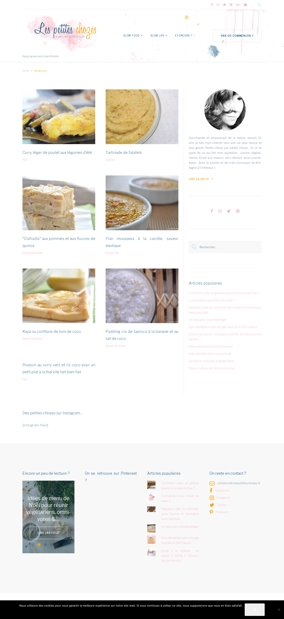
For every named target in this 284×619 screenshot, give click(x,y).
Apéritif (110, 159)
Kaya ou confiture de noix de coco (51, 331)
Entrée (109, 252)
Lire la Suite (199, 179)
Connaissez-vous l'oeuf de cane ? (212, 300)
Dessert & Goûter (32, 252)
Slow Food (131, 35)
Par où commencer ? (237, 35)
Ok (255, 609)
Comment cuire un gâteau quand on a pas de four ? (224, 293)
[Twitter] (224, 4)
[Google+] (238, 4)
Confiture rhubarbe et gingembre (211, 361)
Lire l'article (48, 532)
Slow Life (157, 35)
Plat (24, 159)
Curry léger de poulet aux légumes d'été (57, 152)
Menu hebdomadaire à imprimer (211, 346)
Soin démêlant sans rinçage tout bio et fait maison (223, 327)
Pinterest (222, 512)
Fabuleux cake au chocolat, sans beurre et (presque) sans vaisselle (180, 513)
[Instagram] (218, 4)
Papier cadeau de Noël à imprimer (212, 368)
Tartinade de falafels (124, 152)
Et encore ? (183, 35)
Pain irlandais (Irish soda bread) (210, 353)
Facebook (222, 490)
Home (25, 70)
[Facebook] (212, 4)
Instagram (223, 497)
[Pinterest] (231, 4)
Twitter (221, 505)
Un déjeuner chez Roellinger (208, 319)
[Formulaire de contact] (245, 4)
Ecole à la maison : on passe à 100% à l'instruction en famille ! (180, 555)
